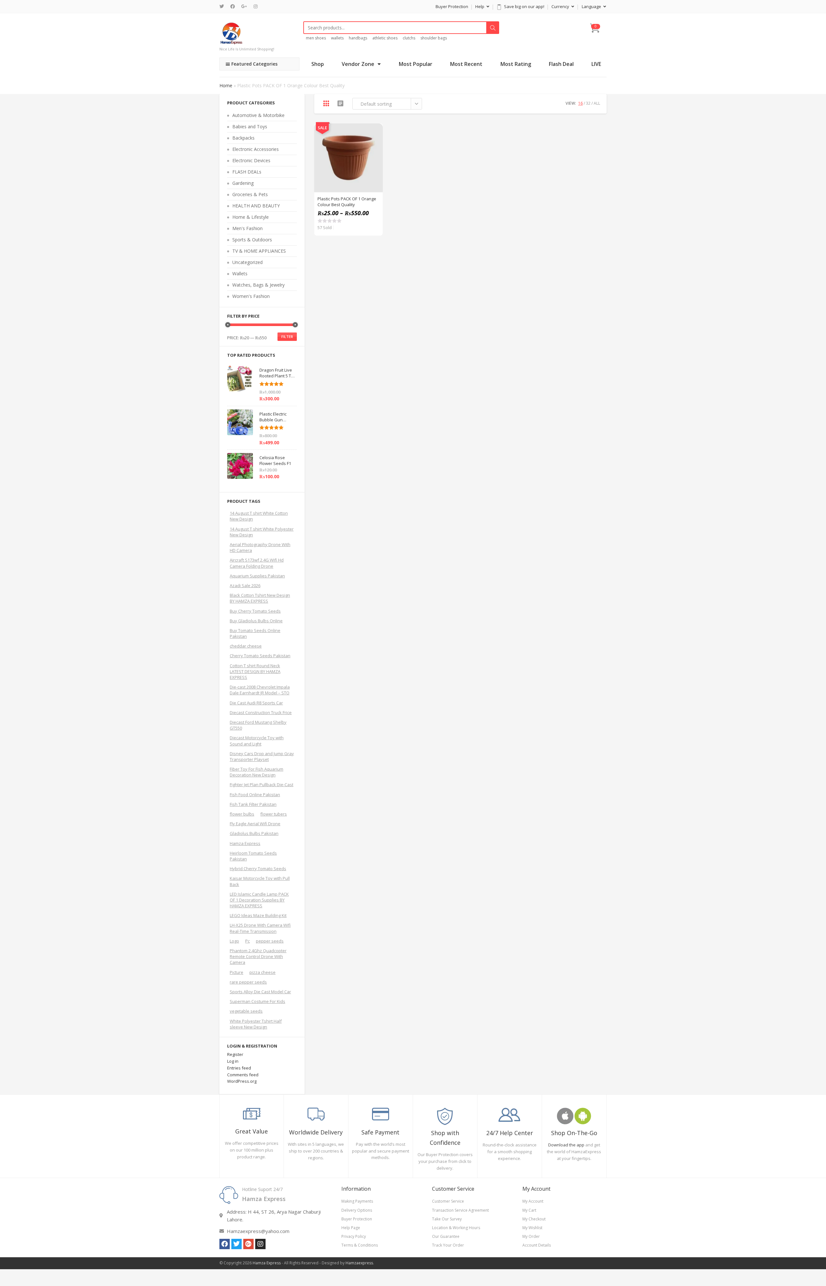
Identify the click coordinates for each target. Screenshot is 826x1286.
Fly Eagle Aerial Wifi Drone (255, 824)
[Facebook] (232, 6)
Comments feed (242, 1075)
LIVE (596, 64)
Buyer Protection (452, 6)
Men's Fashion (247, 228)
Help (480, 6)
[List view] (340, 103)
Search (492, 28)
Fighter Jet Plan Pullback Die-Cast (261, 784)
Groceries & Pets (250, 194)
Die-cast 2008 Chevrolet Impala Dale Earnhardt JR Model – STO (260, 690)
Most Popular (415, 64)
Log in (232, 1061)
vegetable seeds (246, 1011)
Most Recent (466, 64)
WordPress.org (242, 1081)
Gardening (243, 183)
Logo (234, 941)
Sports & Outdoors (252, 240)
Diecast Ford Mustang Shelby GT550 (258, 725)
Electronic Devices (251, 160)
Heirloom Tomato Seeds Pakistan (253, 856)
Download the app (566, 1145)
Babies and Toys (249, 126)
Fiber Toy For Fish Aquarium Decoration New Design (256, 772)
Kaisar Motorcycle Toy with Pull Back (260, 881)
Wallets (239, 273)
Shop (317, 64)
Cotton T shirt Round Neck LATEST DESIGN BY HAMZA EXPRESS (255, 671)
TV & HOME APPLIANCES (259, 251)
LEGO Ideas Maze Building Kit (258, 915)
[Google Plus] (244, 6)
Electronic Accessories (255, 149)
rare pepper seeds (248, 982)
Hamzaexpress (359, 1263)
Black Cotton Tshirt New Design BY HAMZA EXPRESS (260, 598)
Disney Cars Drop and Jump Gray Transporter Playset (262, 756)
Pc (247, 941)
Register (235, 1054)
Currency (560, 6)
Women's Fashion (251, 296)
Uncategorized (247, 262)
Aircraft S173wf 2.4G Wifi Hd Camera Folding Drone (257, 563)
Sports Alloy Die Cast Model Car (260, 992)
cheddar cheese (246, 646)
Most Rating (515, 64)
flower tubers (273, 814)
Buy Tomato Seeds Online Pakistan (255, 633)
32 (588, 103)
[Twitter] (223, 6)
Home (225, 85)
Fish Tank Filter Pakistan (253, 804)
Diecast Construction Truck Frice (261, 712)
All (597, 103)
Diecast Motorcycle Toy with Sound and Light (257, 740)
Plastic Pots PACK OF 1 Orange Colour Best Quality (346, 201)
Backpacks (243, 138)
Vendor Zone (358, 64)
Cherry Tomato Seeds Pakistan (260, 656)
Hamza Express (245, 843)
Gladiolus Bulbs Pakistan (254, 833)
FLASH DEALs (246, 172)
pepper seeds (270, 941)
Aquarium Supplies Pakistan (257, 576)
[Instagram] (255, 6)
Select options (374, 148)
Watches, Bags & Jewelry (258, 285)
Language (592, 6)
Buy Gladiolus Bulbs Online (256, 621)
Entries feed (239, 1068)
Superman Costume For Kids (257, 1001)
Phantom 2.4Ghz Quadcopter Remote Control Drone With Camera (258, 956)
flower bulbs (242, 814)
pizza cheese (262, 972)
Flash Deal (561, 64)
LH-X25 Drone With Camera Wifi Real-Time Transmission (260, 928)
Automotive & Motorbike (258, 115)
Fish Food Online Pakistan (255, 794)
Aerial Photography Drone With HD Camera (260, 547)
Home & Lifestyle (250, 217)
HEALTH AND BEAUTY (256, 206)
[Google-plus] (248, 1244)
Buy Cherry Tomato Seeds (255, 611)
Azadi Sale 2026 (245, 585)
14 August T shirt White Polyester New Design (262, 532)
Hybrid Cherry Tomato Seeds (258, 868)
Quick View (374, 132)
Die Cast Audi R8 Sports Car (256, 703)
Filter (287, 336)
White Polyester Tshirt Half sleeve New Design (256, 1024)
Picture (236, 972)
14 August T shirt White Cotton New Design (259, 516)
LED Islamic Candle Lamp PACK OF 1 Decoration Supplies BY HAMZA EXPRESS (259, 900)
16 (580, 103)
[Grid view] (326, 103)
